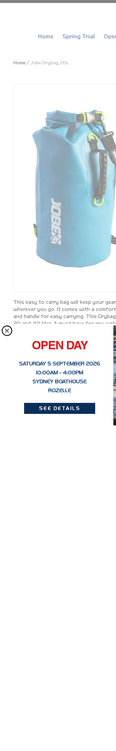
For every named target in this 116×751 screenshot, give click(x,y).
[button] (7, 331)
